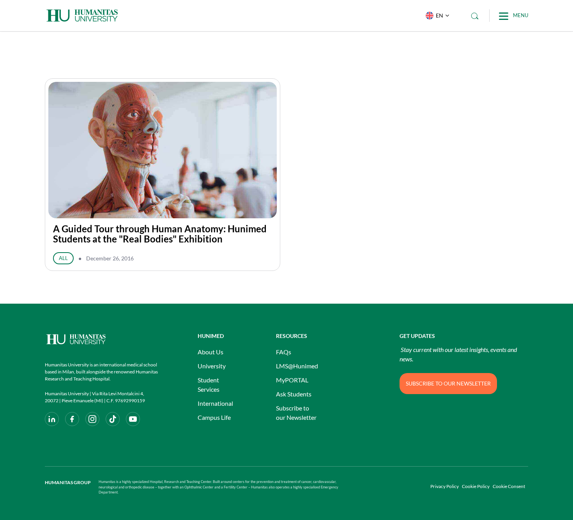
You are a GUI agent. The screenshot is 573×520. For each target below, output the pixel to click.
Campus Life (214, 417)
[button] (435, 15)
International (215, 403)
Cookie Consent (509, 486)
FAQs (283, 352)
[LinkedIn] (52, 419)
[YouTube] (133, 419)
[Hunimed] (101, 339)
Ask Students (293, 394)
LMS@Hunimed (297, 366)
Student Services (208, 384)
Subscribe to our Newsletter (296, 412)
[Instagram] (92, 419)
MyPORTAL (292, 380)
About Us (210, 352)
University (212, 366)
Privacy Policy (444, 486)
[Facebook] (72, 419)
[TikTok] (113, 419)
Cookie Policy (476, 486)
